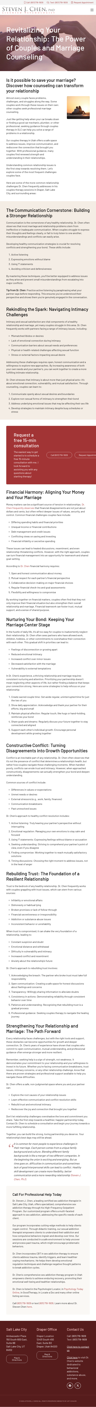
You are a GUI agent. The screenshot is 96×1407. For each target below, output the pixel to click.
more (74, 1378)
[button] (92, 9)
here (29, 1306)
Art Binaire (72, 1401)
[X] (78, 1386)
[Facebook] (70, 1386)
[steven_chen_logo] (28, 10)
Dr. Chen (25, 566)
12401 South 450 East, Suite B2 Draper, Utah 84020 (47, 1343)
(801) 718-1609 (24, 1303)
